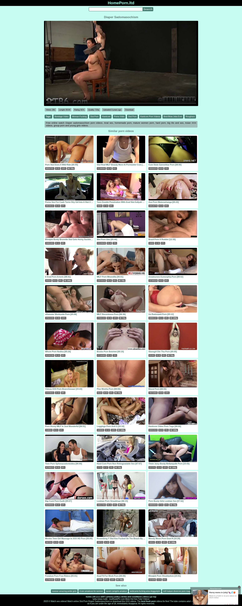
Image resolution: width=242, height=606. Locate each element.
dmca (146, 597)
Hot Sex (134, 599)
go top (153, 597)
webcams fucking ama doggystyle (145, 591)
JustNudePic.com (117, 599)
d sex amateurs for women (91, 591)
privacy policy (113, 597)
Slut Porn (94, 116)
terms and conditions (132, 597)
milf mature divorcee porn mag (176, 591)
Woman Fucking (79, 116)
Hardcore (106, 116)
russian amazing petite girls (64, 591)
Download (129, 110)
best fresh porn (148, 601)
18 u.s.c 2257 (99, 597)
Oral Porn (132, 116)
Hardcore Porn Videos (150, 116)
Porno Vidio (119, 116)
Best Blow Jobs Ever (173, 116)
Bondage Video (62, 116)
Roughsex (190, 116)
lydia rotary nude (100, 599)
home (88, 597)
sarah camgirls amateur (116, 591)
